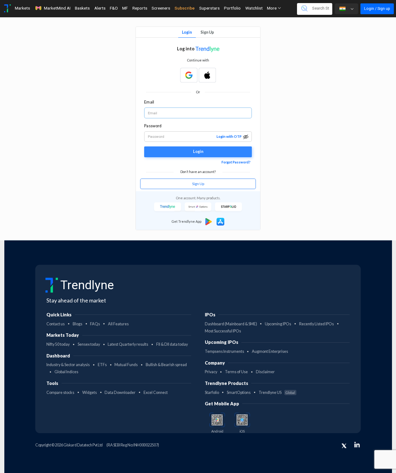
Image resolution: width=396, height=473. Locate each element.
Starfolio (212, 392)
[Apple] (207, 75)
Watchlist (254, 8)
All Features (118, 324)
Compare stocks (60, 392)
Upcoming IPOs (278, 324)
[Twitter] (344, 445)
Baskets (82, 8)
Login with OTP (229, 136)
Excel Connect (156, 392)
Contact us (55, 324)
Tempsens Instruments (224, 351)
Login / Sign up (377, 8)
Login (187, 32)
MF (125, 8)
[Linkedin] (357, 444)
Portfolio (232, 8)
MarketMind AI (57, 8)
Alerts (99, 8)
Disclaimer (265, 372)
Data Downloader (120, 392)
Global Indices (66, 372)
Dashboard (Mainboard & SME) (231, 324)
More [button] (272, 8)
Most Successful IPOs (223, 331)
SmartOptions (239, 392)
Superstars (209, 8)
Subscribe (184, 8)
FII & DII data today (172, 344)
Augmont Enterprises (270, 351)
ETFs (102, 364)
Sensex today (89, 344)
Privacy (211, 372)
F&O (114, 8)
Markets (22, 8)
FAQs (95, 324)
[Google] (188, 75)
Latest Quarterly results (128, 344)
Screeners (161, 8)
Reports (139, 8)
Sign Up (207, 32)
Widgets (89, 392)
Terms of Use (236, 372)
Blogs (77, 324)
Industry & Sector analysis (68, 364)
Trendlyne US (277, 392)
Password (152, 126)
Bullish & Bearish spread (166, 364)
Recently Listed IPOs (316, 324)
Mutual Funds (126, 364)
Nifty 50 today (58, 344)
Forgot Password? (236, 162)
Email (149, 102)
